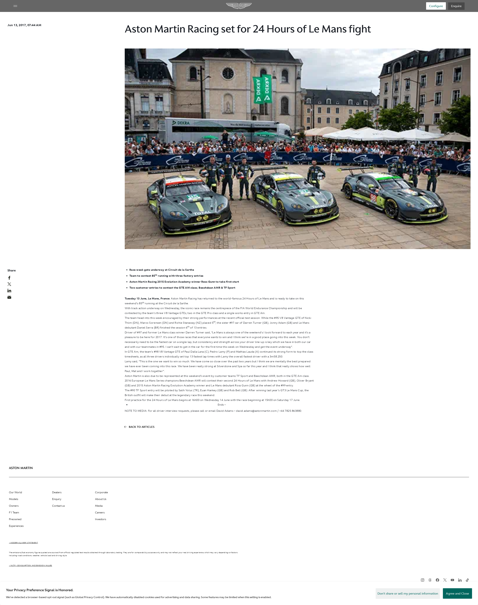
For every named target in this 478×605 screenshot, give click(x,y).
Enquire (456, 6)
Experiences (16, 526)
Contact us (58, 505)
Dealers (56, 492)
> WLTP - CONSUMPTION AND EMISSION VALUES (30, 565)
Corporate (101, 492)
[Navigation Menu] (15, 6)
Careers (100, 512)
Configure (436, 6)
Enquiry (56, 499)
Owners (13, 505)
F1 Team (14, 512)
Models (13, 499)
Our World (15, 492)
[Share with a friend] (11, 298)
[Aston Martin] (239, 6)
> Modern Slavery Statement (23, 543)
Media (99, 505)
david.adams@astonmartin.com (256, 410)
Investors (100, 519)
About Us (100, 499)
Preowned (15, 519)
